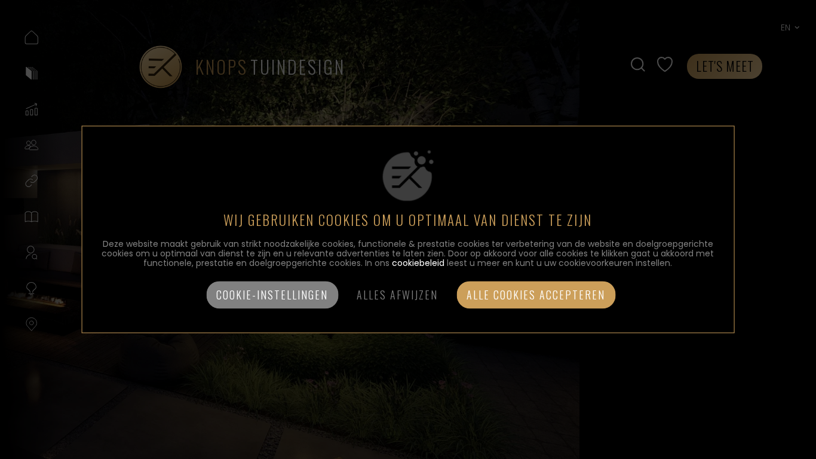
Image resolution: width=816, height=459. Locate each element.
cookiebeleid (418, 264)
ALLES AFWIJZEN (397, 295)
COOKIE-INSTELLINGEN (272, 295)
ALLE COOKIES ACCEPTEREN (536, 295)
